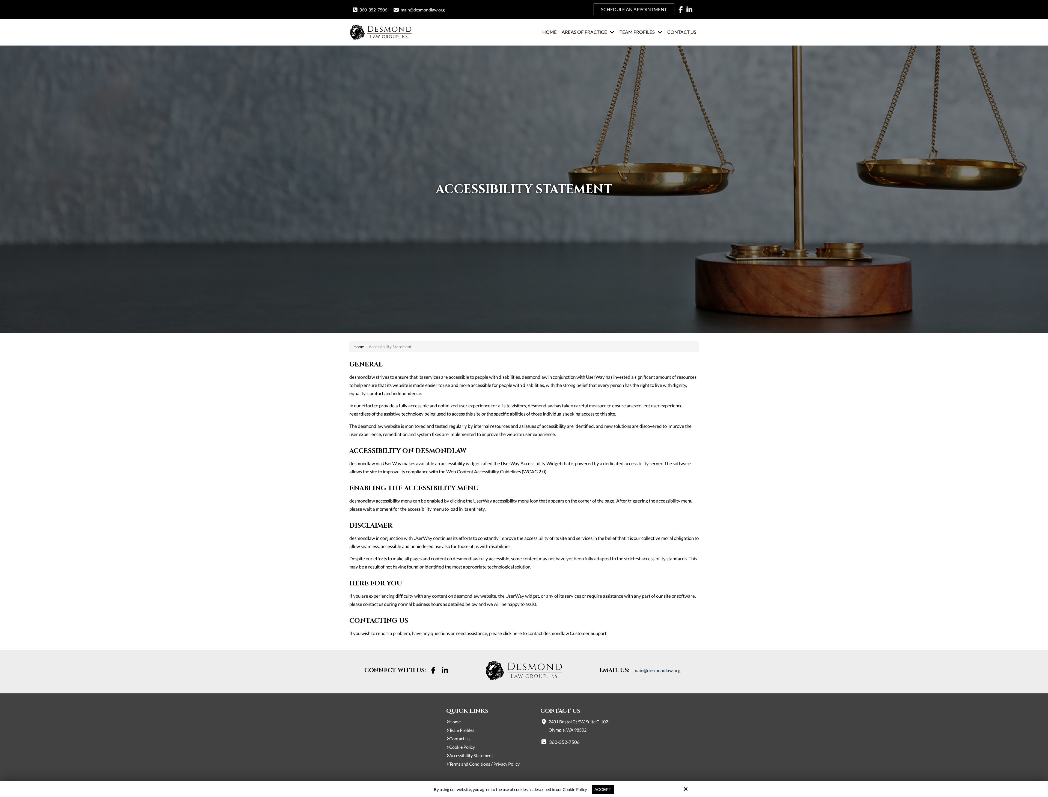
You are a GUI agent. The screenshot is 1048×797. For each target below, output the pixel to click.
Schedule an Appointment (634, 9)
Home (358, 346)
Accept (602, 789)
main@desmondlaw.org (423, 9)
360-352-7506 (373, 9)
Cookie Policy (575, 789)
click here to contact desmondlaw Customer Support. (555, 633)
